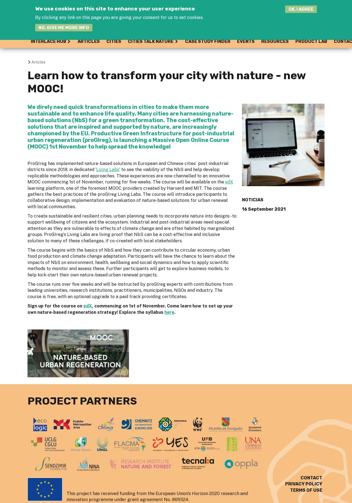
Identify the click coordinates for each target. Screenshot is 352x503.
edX (229, 182)
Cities (113, 41)
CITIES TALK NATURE (151, 41)
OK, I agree (301, 9)
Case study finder (207, 41)
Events (246, 41)
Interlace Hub (48, 41)
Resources (275, 41)
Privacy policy (303, 483)
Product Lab (311, 41)
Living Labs (107, 169)
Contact (311, 477)
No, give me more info (63, 27)
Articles (89, 41)
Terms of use (306, 490)
